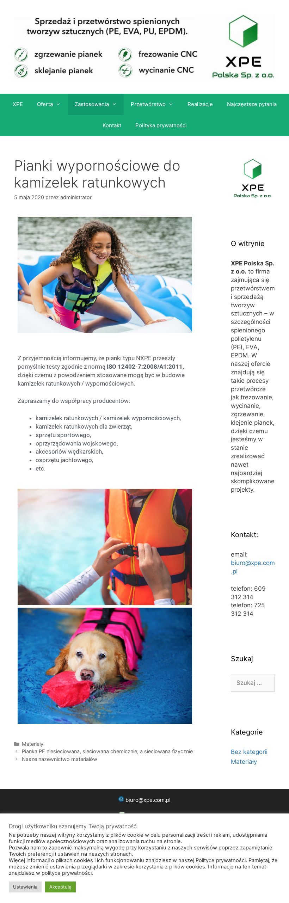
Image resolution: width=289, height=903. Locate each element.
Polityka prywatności (161, 125)
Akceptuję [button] (60, 887)
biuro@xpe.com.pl (148, 800)
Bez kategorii (249, 751)
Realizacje (200, 104)
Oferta (45, 104)
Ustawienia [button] (25, 887)
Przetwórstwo (148, 104)
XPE (18, 104)
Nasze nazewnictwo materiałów (59, 759)
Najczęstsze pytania (252, 104)
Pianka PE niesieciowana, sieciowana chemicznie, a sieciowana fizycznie (107, 751)
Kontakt (112, 125)
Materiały (32, 744)
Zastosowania (92, 104)
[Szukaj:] (253, 682)
